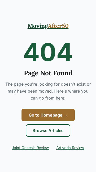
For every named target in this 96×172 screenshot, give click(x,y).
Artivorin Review (70, 147)
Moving (48, 25)
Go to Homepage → (48, 115)
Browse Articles (48, 130)
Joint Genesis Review (30, 147)
